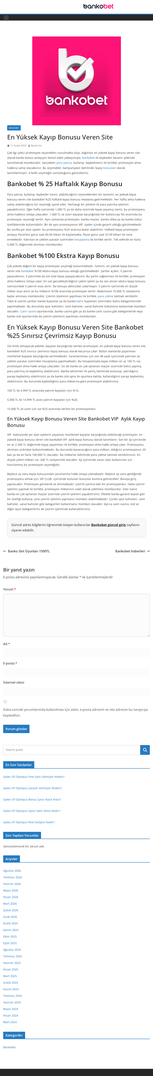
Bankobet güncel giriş (108, 525)
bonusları (109, 168)
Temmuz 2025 (12, 956)
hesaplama (82, 239)
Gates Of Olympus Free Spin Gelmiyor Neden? (34, 777)
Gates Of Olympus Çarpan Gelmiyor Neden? (32, 788)
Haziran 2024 (12, 1002)
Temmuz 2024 (12, 996)
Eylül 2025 (10, 943)
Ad (6, 644)
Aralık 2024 (10, 982)
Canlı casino (28, 311)
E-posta (10, 663)
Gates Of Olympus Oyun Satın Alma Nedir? (31, 811)
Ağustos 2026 (12, 871)
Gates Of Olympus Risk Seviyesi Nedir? (29, 822)
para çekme (105, 296)
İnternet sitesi (13, 682)
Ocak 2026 (10, 917)
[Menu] (6, 18)
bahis (80, 301)
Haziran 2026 (12, 884)
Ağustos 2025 (12, 950)
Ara (145, 750)
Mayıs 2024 (10, 1009)
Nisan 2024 (10, 1015)
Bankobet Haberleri (130, 551)
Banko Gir (36, 145)
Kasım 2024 (11, 989)
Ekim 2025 (10, 936)
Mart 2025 (10, 976)
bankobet (88, 158)
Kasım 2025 (11, 930)
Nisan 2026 (10, 897)
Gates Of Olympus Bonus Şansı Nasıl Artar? (32, 799)
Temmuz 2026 (12, 877)
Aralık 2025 (10, 923)
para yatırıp (64, 163)
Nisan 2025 (10, 969)
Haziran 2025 (12, 963)
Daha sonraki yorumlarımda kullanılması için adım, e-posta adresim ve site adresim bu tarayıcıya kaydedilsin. (75, 712)
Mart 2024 (10, 1022)
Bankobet (14, 127)
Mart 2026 (10, 903)
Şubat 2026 (10, 910)
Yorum (9, 589)
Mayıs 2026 (10, 890)
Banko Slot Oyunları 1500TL (29, 551)
